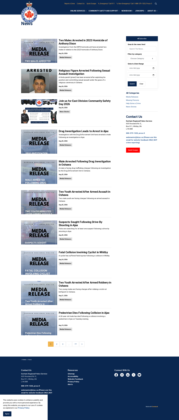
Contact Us (81, 4)
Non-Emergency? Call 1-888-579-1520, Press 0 (135, 4)
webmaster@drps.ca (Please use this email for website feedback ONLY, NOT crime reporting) (141, 140)
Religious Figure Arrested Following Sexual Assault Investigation (84, 72)
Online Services (77, 11)
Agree (7, 414)
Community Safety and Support (103, 11)
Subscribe (142, 39)
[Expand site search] (156, 3)
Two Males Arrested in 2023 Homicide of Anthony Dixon (83, 42)
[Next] (82, 344)
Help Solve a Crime (133, 103)
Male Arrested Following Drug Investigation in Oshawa (85, 163)
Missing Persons (132, 100)
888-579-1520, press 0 (135, 133)
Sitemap (71, 374)
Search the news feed (136, 44)
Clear (141, 84)
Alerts (70, 384)
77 (76, 344)
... (69, 344)
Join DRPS (139, 11)
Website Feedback (75, 379)
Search (132, 84)
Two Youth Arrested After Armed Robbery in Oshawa (85, 284)
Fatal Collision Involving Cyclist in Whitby (83, 252)
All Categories (132, 93)
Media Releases (65, 57)
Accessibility (73, 376)
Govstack (155, 406)
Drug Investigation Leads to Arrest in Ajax (83, 131)
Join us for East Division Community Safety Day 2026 (85, 102)
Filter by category (135, 54)
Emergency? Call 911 (107, 4)
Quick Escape (91, 4)
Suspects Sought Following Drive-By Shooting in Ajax (80, 223)
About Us (152, 11)
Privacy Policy (73, 382)
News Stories (64, 112)
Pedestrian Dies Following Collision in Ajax (84, 312)
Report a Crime (69, 4)
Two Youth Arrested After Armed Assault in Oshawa (84, 193)
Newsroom (126, 11)
